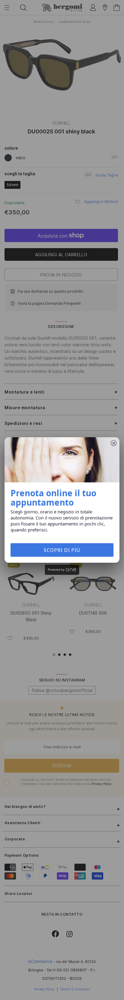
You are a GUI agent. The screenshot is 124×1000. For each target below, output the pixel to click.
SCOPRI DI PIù (62, 550)
